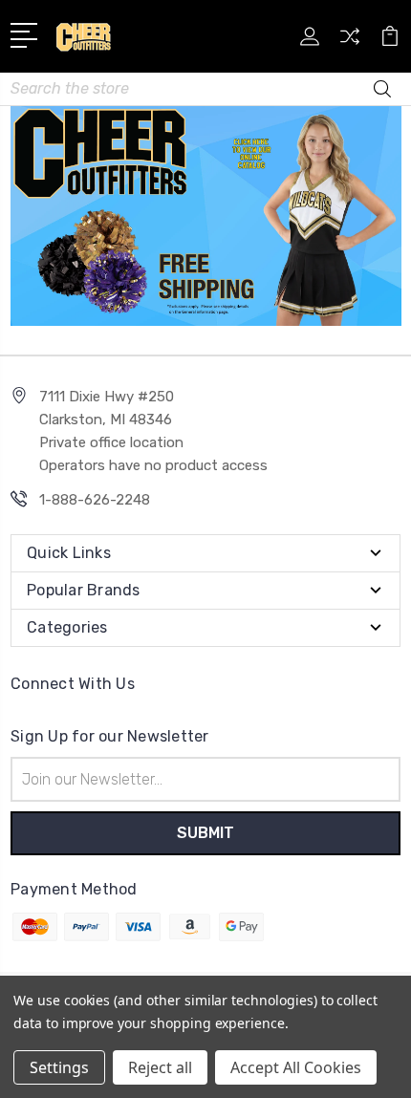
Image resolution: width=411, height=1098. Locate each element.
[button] (206, 216)
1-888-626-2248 (94, 499)
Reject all (160, 1067)
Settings (59, 1067)
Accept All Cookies (295, 1067)
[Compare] (349, 42)
